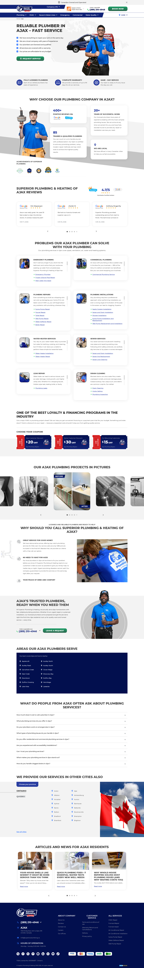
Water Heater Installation (44, 353)
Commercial (77, 15)
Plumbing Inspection (100, 394)
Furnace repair (113, 927)
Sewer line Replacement (101, 356)
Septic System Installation (101, 309)
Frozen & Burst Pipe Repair (45, 277)
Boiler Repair (40, 325)
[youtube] (53, 953)
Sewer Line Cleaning (99, 359)
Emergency (65, 15)
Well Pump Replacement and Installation (107, 323)
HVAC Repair (112, 920)
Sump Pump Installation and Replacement (103, 319)
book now (118, 9)
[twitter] (28, 953)
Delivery (85, 933)
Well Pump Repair (42, 318)
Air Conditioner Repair (116, 930)
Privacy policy (87, 936)
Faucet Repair (40, 312)
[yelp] (48, 953)
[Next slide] (96, 231)
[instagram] (38, 953)
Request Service (32, 59)
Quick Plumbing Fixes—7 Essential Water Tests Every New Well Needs (71, 875)
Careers (60, 930)
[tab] (67, 231)
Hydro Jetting (97, 391)
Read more (24, 886)
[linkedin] (43, 953)
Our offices (62, 933)
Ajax (123, 15)
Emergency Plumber (42, 274)
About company (66, 916)
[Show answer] (125, 715)
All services (115, 916)
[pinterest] (33, 953)
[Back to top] (139, 956)
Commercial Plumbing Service (103, 274)
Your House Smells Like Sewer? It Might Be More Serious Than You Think (34, 875)
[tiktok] (58, 953)
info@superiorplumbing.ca (30, 938)
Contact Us (62, 927)
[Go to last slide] (47, 231)
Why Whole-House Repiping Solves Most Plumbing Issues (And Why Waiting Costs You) (108, 876)
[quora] (18, 953)
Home (18, 19)
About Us (61, 920)
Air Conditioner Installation (118, 933)
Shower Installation (99, 315)
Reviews (61, 923)
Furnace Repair (113, 923)
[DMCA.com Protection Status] (123, 965)
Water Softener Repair (43, 321)
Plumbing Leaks (41, 388)
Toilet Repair (39, 315)
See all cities (21, 832)
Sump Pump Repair (42, 309)
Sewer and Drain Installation (102, 312)
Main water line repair (43, 280)
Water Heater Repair (42, 356)
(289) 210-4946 (97, 10)
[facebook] (23, 953)
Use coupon (21, 442)
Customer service (91, 917)
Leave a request (55, 630)
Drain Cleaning (97, 388)
